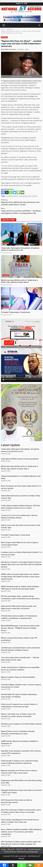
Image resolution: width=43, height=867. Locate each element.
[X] (7, 192)
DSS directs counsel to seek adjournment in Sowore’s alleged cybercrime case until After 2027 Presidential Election (21, 564)
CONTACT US (21, 849)
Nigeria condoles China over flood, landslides (18, 677)
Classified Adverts (34, 849)
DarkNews (32, 856)
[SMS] (18, 192)
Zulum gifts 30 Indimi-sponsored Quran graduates (20, 459)
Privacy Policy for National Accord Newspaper (21, 852)
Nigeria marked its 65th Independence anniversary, (22, 81)
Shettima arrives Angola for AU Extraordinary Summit (21, 724)
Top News (4, 37)
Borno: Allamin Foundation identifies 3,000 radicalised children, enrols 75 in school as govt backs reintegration (21, 832)
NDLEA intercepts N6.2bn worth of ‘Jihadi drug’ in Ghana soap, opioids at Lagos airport (21, 266)
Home (4, 849)
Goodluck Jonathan (12, 196)
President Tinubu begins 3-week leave (21, 298)
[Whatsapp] (10, 192)
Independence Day (25, 196)
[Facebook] (3, 192)
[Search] (39, 25)
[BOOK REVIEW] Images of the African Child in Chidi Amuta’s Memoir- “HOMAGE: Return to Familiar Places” (20, 628)
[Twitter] (14, 192)
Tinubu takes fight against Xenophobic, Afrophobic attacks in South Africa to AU (21, 234)
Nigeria (35, 196)
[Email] (22, 192)
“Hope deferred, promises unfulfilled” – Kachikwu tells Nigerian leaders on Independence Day (21, 210)
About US (10, 849)
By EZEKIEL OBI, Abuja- (9, 49)
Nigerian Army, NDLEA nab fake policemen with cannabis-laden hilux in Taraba (20, 202)
